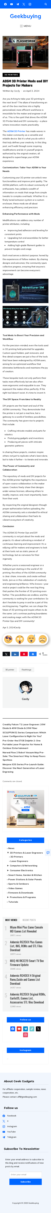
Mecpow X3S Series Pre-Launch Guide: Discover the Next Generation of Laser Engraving (23, 768)
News (11, 848)
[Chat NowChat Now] (48, 852)
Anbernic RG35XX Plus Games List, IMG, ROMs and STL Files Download (26, 946)
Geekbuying (25, 16)
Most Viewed (11, 920)
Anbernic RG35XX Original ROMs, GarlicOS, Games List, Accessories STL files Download (28, 998)
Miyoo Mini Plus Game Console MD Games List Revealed (26, 929)
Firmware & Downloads (20, 892)
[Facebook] (5, 4)
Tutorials (13, 901)
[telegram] (25, 1028)
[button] (25, 26)
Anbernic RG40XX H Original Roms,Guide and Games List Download (25, 979)
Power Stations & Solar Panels (25, 879)
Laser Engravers (19, 861)
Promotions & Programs (23, 897)
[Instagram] (17, 4)
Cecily (17, 90)
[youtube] (11, 4)
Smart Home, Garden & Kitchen (25, 875)
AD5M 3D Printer (16, 131)
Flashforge (26, 669)
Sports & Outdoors (18, 883)
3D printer (9, 669)
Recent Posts (29, 920)
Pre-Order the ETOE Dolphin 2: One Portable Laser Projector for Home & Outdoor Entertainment (22, 744)
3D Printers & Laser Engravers (26, 852)
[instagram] (30, 4)
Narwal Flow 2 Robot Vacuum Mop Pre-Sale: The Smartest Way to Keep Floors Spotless (24, 756)
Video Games (15, 888)
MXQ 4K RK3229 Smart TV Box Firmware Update (27, 962)
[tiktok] (32, 1028)
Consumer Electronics (21, 870)
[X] (23, 4)
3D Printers (11, 75)
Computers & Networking (23, 865)
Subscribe (26, 1181)
